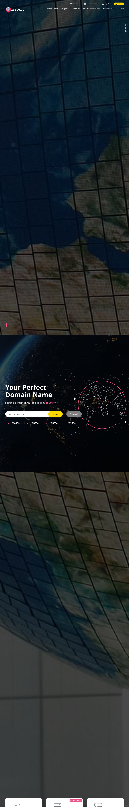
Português (76, 4)
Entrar (119, 4)
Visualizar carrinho (92, 4)
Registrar (107, 4)
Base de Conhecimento (91, 8)
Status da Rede (108, 8)
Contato (121, 8)
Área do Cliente (52, 8)
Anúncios (76, 8)
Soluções (64, 8)
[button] (6, 325)
